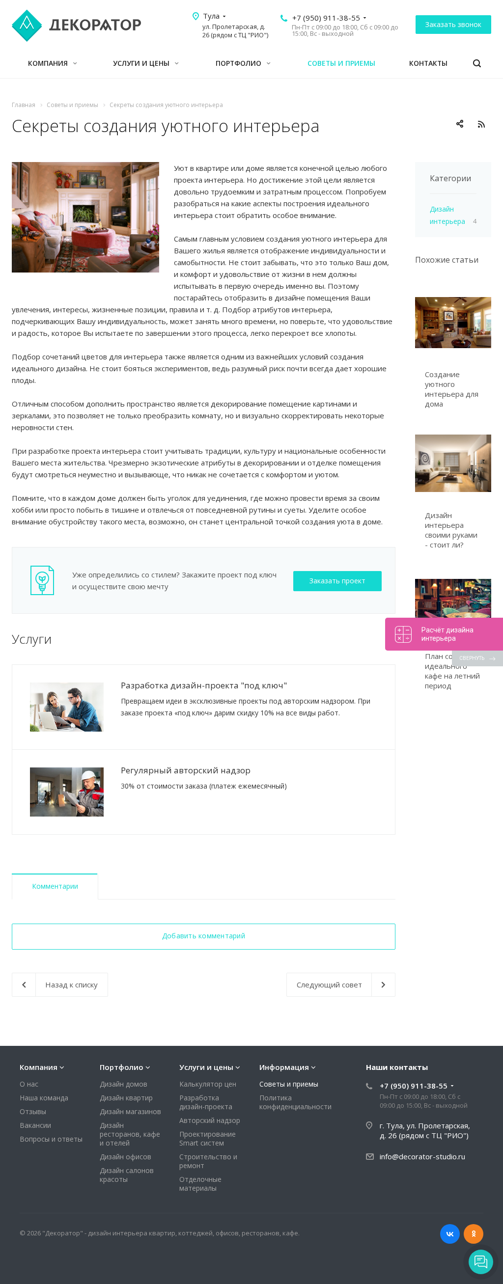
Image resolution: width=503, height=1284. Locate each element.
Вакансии (35, 1125)
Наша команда (44, 1097)
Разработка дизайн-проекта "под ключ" (204, 685)
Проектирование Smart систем (207, 1138)
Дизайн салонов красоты (127, 1175)
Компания (49, 63)
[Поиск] (477, 63)
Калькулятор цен (207, 1084)
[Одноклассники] (473, 1234)
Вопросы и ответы (51, 1139)
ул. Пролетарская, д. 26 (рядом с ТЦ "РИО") (235, 30)
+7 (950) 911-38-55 (326, 18)
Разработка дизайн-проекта (205, 1102)
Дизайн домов (123, 1084)
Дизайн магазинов (130, 1111)
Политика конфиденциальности (295, 1102)
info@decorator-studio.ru (422, 1156)
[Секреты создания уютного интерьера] (85, 168)
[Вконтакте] (450, 1234)
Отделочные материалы (200, 1184)
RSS (481, 124)
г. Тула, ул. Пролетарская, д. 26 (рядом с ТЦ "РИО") (425, 1130)
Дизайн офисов (125, 1156)
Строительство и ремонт (208, 1161)
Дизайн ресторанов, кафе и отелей (130, 1133)
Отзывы (33, 1111)
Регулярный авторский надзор (186, 770)
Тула (211, 16)
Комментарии (55, 886)
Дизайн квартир (126, 1097)
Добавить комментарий (203, 935)
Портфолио (239, 63)
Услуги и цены (142, 63)
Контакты (428, 63)
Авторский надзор (209, 1120)
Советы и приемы (341, 63)
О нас (29, 1084)
